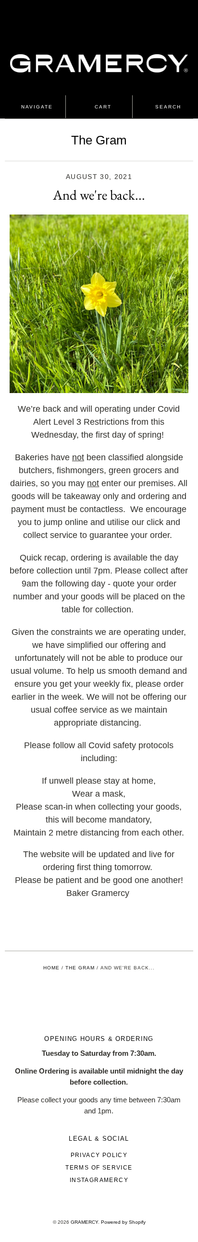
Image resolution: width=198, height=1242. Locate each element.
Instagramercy (99, 1180)
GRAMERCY (84, 1222)
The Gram (99, 140)
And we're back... (99, 195)
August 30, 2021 (99, 176)
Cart (101, 106)
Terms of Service (98, 1167)
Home (51, 967)
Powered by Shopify (123, 1222)
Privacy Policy (99, 1155)
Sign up (113, 14)
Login (91, 14)
